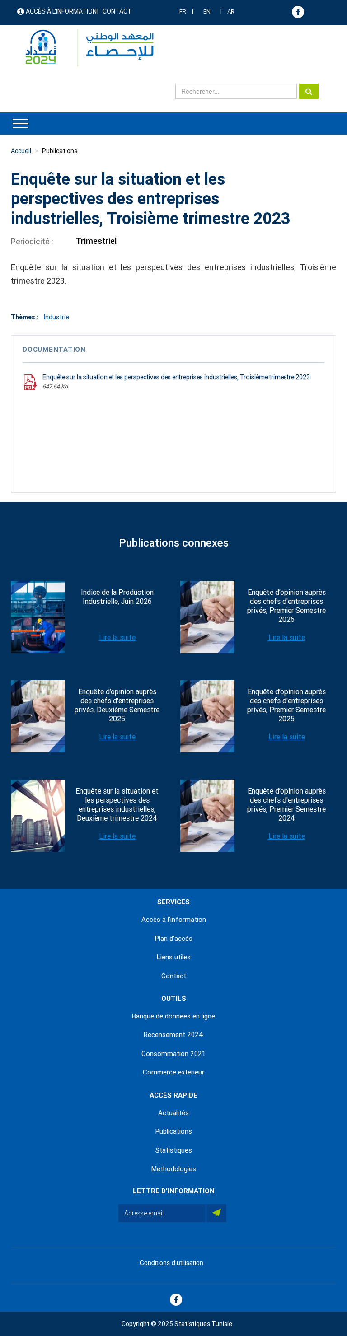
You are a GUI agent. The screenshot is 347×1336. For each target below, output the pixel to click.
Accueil (21, 150)
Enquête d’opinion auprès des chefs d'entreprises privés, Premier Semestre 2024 (286, 804)
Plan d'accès (173, 938)
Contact (117, 11)
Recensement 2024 (173, 1035)
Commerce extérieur (173, 1072)
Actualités (173, 1113)
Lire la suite (117, 637)
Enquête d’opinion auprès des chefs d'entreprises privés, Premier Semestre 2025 (286, 705)
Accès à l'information (61, 11)
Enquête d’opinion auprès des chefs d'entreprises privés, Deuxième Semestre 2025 (117, 705)
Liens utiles (174, 957)
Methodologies (173, 1169)
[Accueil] (85, 47)
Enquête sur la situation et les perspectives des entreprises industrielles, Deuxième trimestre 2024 (117, 804)
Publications (59, 150)
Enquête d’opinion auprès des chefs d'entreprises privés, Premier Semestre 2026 (286, 606)
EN (207, 11)
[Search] (309, 91)
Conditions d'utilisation (171, 1262)
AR (230, 11)
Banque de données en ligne (173, 1016)
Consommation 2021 (173, 1054)
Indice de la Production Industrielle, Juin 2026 (117, 597)
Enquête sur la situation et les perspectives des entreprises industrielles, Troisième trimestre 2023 (176, 377)
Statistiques (173, 1150)
